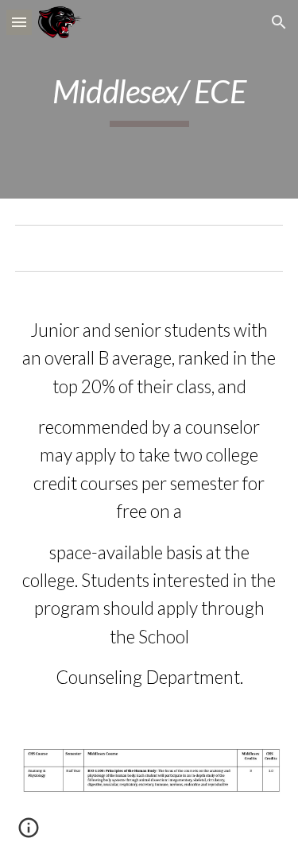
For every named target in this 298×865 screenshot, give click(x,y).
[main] (149, 99)
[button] (19, 22)
